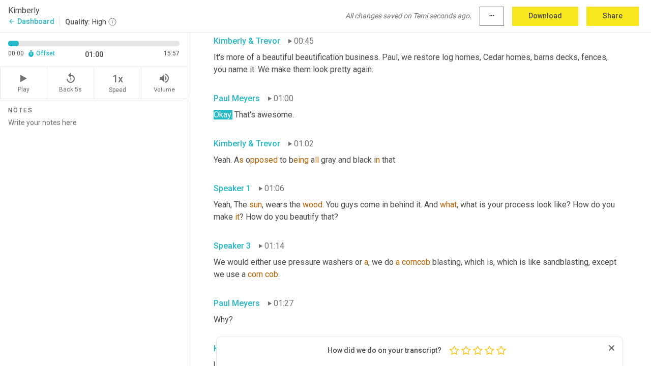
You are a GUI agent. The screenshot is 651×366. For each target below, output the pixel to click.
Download (545, 16)
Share (613, 16)
